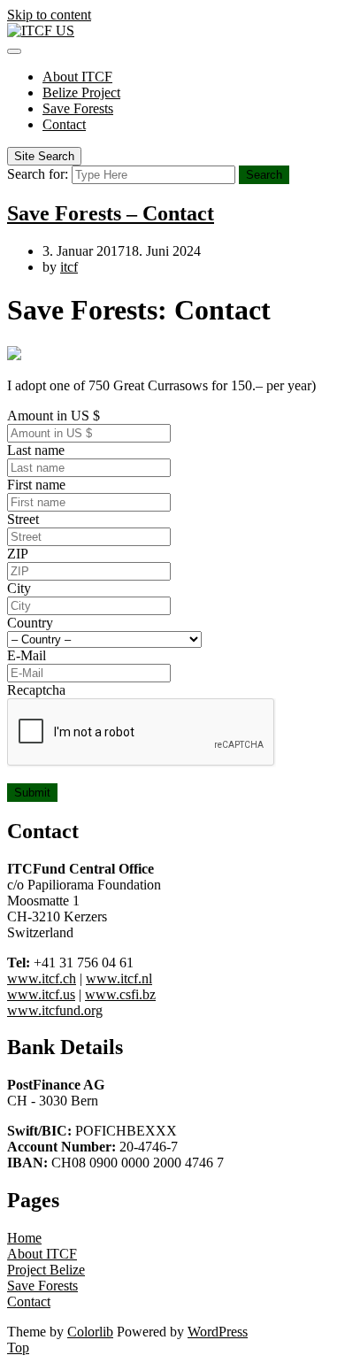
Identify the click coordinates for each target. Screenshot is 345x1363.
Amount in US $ (53, 415)
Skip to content (49, 14)
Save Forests (77, 108)
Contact (64, 124)
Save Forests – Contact (110, 213)
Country (30, 622)
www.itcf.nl (119, 978)
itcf (69, 266)
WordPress (218, 1331)
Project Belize (46, 1269)
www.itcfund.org (55, 1010)
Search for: (37, 173)
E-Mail (26, 655)
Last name (36, 450)
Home (24, 1237)
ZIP (17, 553)
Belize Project (81, 92)
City (19, 588)
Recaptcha (36, 689)
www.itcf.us (41, 994)
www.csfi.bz (120, 994)
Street (23, 519)
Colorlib (90, 1331)
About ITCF (77, 76)
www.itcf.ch (41, 978)
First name (36, 484)
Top (18, 1347)
